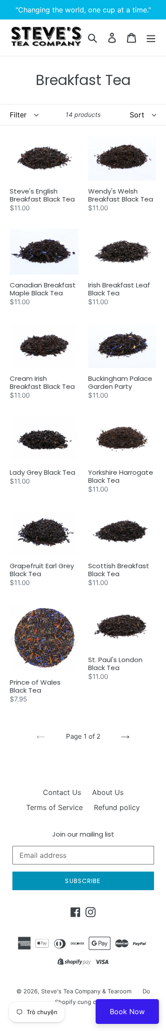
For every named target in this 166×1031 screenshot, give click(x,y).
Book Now (127, 1011)
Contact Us (62, 792)
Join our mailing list (83, 834)
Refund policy (117, 807)
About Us (108, 792)
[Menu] (151, 37)
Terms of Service (54, 807)
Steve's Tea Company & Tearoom (86, 991)
